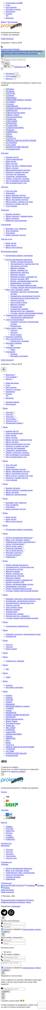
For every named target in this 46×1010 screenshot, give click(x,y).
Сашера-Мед (11, 732)
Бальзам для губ (12, 157)
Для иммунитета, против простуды (24, 264)
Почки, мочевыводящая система (23, 285)
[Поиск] (7, 66)
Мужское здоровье (17, 275)
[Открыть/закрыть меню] (2, 67)
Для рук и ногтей (17, 300)
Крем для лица (11, 164)
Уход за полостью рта (14, 339)
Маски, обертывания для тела (17, 197)
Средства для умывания (15, 174)
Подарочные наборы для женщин (19, 255)
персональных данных (32, 929)
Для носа (14, 332)
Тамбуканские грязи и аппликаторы (20, 315)
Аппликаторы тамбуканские (21, 317)
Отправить (5, 932)
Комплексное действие (19, 272)
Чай (11, 345)
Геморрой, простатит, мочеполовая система (23, 599)
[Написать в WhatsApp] (11, 915)
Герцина (9, 736)
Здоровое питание (13, 347)
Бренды (9, 79)
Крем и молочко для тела (16, 195)
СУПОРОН (10, 749)
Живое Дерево (11, 721)
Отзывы (9, 14)
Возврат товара (25, 902)
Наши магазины (12, 383)
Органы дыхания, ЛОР (19, 279)
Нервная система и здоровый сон (23, 277)
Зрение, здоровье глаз (19, 270)
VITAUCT (10, 745)
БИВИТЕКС (11, 738)
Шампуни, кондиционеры (16, 220)
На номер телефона (11, 954)
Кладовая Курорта (13, 723)
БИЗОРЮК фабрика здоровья (17, 706)
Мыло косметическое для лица (18, 170)
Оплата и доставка (13, 389)
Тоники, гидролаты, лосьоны (17, 179)
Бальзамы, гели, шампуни (16, 229)
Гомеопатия (10, 352)
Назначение (10, 11)
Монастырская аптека (14, 719)
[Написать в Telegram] (4, 915)
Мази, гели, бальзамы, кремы (17, 290)
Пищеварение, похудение (20, 283)
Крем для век (11, 161)
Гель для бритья (12, 231)
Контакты (10, 18)
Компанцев (10, 704)
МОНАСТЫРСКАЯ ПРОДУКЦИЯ (20, 747)
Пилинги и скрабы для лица (17, 172)
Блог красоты (11, 7)
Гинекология (15, 326)
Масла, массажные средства (17, 199)
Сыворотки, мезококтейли (16, 176)
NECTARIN (10, 728)
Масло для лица (12, 168)
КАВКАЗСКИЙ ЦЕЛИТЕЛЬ (17, 715)
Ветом (8, 743)
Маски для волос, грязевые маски (19, 216)
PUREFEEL (10, 730)
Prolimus (9, 695)
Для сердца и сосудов (19, 266)
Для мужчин (6, 225)
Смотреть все (6, 843)
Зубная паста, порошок (19, 341)
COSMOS (10, 708)
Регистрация (13, 22)
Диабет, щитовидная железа (21, 262)
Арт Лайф (10, 751)
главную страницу (18, 771)
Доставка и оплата (13, 9)
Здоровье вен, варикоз (19, 309)
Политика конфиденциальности (17, 901)
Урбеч (12, 350)
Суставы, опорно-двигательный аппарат (26, 287)
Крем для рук (11, 245)
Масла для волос (12, 218)
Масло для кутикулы (14, 247)
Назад (5, 408)
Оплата (4, 792)
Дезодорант (10, 193)
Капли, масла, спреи (14, 328)
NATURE (9, 700)
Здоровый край (12, 755)
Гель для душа (11, 191)
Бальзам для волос (13, 214)
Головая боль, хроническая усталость (25, 296)
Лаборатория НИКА (14, 734)
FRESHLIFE (11, 717)
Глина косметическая (14, 159)
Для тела (4, 187)
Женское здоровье (17, 268)
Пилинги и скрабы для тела (17, 204)
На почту (7, 952)
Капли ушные (16, 335)
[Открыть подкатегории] (16, 73)
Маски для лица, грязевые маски (19, 166)
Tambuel (9, 702)
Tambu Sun (10, 725)
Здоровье (4, 864)
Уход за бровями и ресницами (18, 181)
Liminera (9, 698)
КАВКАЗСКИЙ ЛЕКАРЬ (16, 753)
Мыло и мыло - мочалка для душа (19, 202)
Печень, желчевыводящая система (24, 281)
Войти (3, 22)
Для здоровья (11, 76)
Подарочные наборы (9, 251)
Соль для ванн (11, 206)
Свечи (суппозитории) (15, 320)
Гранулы (13, 354)
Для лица (4, 153)
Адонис (9, 710)
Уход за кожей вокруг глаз (16, 183)
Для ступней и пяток (18, 302)
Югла (8, 740)
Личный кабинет (12, 402)
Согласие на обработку (22, 929)
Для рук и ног (6, 239)
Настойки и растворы (19, 356)
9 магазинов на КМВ (14, 3)
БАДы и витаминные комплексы (19, 260)
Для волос (5, 210)
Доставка (4, 810)
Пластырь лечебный (14, 337)
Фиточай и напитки (14, 343)
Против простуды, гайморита (22, 311)
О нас (8, 5)
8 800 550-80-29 (7, 39)
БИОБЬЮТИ (11, 713)
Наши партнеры (7, 892)
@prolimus (30, 885)
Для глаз (13, 330)
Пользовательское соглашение (13, 900)
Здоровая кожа (16, 307)
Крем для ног (11, 243)
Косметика (10, 74)
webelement (15, 906)
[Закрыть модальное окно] (3, 918)
